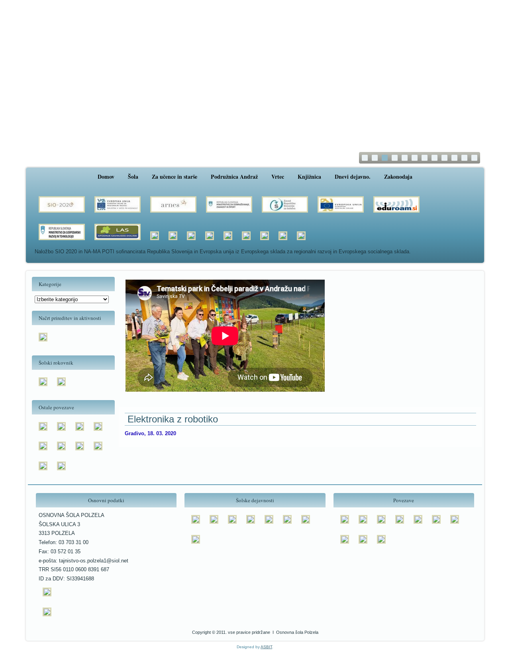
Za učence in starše (174, 176)
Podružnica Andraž (234, 176)
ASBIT (266, 647)
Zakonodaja (398, 176)
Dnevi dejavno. (353, 176)
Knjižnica (309, 176)
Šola (133, 176)
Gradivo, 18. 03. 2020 (150, 433)
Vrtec (277, 176)
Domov (106, 176)
